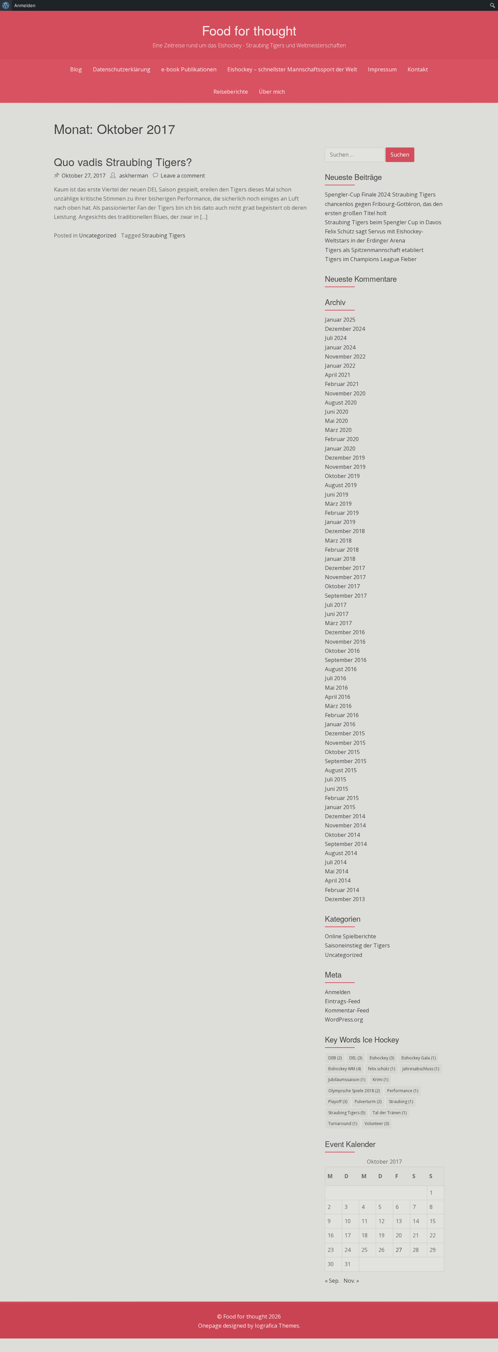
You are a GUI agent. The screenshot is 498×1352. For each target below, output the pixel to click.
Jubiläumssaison (346, 1079)
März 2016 (338, 706)
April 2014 (337, 880)
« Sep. (332, 1280)
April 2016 (337, 697)
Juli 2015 (335, 779)
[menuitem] (6, 5)
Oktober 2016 (342, 651)
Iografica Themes (277, 1325)
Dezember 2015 (345, 733)
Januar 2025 (340, 319)
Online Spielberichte (350, 936)
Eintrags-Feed (342, 1001)
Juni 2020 (336, 411)
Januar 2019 (340, 522)
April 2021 (337, 375)
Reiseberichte (230, 91)
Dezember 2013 (345, 899)
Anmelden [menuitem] (25, 5)
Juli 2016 (335, 678)
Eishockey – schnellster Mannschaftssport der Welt (292, 69)
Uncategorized (97, 235)
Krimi (380, 1079)
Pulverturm (368, 1101)
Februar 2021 (342, 384)
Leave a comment (183, 175)
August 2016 (341, 669)
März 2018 (338, 540)
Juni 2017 (336, 614)
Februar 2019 (342, 513)
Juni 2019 (336, 494)
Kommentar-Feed (347, 1010)
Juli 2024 (335, 338)
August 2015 (341, 770)
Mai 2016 (336, 687)
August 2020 (341, 402)
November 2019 (345, 467)
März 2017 (338, 623)
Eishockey (382, 1058)
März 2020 (338, 430)
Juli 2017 (335, 605)
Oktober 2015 (342, 752)
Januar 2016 (340, 724)
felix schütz (381, 1069)
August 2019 (341, 485)
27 (399, 1250)
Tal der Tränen (390, 1113)
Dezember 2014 (345, 816)
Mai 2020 (336, 421)
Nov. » (351, 1280)
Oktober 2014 (342, 835)
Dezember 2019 (345, 457)
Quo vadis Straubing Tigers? (123, 161)
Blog (76, 69)
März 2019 (338, 503)
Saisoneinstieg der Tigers (357, 945)
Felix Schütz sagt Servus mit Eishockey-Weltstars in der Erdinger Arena (374, 236)
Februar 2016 (342, 715)
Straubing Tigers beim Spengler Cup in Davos (383, 222)
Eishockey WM (344, 1069)
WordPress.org (344, 1019)
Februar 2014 (342, 890)
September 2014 (346, 844)
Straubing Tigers (163, 235)
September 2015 (346, 761)
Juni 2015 (336, 789)
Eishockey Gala (418, 1058)
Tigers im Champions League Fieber (371, 259)
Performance (402, 1091)
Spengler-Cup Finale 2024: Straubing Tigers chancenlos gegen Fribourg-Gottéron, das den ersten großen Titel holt (383, 203)
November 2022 (345, 356)
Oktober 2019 (342, 476)
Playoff (337, 1101)
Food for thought (249, 30)
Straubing (401, 1101)
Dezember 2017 (345, 568)
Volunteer (377, 1123)
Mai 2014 (336, 871)
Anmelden (337, 992)
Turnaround (342, 1123)
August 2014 (341, 853)
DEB (335, 1058)
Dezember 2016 (345, 632)
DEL (355, 1058)
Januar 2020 (340, 448)
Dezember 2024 (345, 329)
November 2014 (345, 825)
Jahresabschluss (420, 1069)
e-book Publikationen (188, 69)
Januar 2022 (340, 365)
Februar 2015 (342, 798)
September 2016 (346, 660)
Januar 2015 (340, 807)
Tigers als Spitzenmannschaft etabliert (374, 250)
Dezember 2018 (345, 531)
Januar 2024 (340, 347)
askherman (133, 175)
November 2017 (345, 577)
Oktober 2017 (342, 586)
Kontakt (418, 69)
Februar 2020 (342, 439)
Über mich (272, 91)
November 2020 (345, 393)
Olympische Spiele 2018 (354, 1091)
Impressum (382, 69)
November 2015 (345, 743)
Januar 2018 (340, 559)
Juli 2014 (335, 862)
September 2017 (346, 595)
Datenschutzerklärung (121, 69)
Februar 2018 (342, 549)
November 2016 (345, 641)
